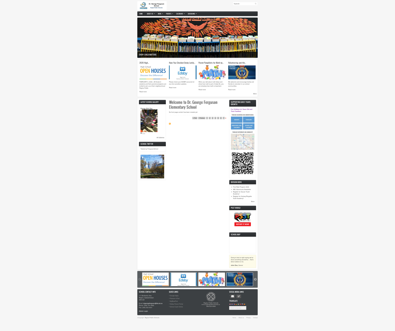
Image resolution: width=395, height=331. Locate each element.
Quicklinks (191, 14)
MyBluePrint (174, 301)
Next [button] (255, 279)
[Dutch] (232, 305)
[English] (230, 305)
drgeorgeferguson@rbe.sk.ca (152, 303)
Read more (143, 92)
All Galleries (160, 137)
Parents (168, 14)
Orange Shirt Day (146, 108)
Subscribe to (170, 124)
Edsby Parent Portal (176, 304)
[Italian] (238, 305)
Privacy (248, 318)
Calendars (179, 14)
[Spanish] (244, 305)
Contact (255, 318)
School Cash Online (176, 307)
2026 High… (144, 62)
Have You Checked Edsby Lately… (182, 62)
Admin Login (143, 311)
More (255, 94)
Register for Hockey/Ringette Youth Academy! (242, 197)
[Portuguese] (240, 305)
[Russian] (242, 305)
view (143, 133)
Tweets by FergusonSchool (149, 149)
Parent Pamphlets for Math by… (211, 62)
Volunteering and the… (237, 62)
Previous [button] (139, 279)
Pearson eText (174, 298)
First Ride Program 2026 (241, 187)
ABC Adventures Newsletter (242, 189)
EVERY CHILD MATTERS (147, 54)
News (159, 14)
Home (141, 14)
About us (150, 14)
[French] (234, 305)
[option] (155, 279)
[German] (236, 305)
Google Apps (174, 296)
